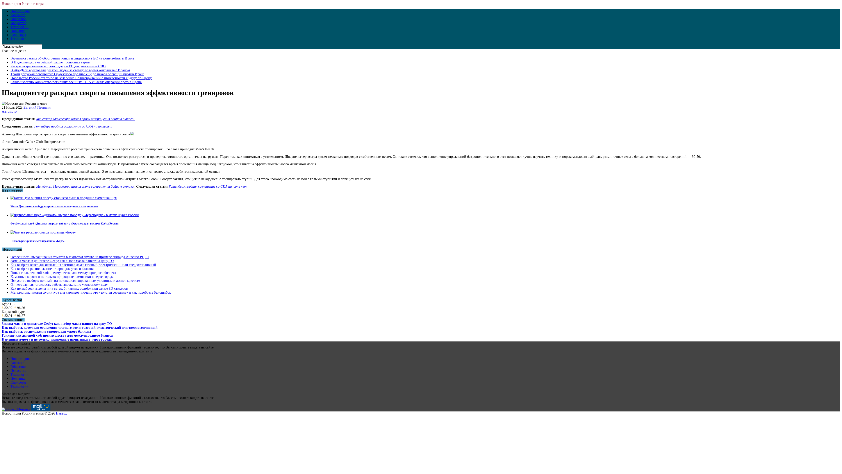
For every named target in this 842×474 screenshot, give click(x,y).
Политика (18, 31)
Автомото (18, 15)
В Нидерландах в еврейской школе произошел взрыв (50, 62)
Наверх (61, 413)
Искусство (18, 23)
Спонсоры (18, 35)
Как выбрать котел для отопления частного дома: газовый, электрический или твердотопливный (83, 265)
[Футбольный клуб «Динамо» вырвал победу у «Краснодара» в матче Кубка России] (75, 215)
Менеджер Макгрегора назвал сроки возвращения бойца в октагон (85, 119)
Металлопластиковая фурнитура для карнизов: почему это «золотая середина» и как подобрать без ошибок (91, 292)
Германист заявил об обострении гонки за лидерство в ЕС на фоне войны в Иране (72, 58)
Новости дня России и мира (23, 3)
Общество (18, 19)
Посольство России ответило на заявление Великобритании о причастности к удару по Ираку (81, 78)
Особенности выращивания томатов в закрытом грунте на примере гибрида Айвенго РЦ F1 (80, 257)
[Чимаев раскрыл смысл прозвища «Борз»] (43, 232)
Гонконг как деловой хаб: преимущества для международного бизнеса (63, 273)
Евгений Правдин (37, 107)
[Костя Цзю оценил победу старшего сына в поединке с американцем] (64, 198)
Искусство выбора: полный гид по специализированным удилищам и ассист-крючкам (75, 280)
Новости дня (20, 11)
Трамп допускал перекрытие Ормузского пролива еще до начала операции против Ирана (77, 74)
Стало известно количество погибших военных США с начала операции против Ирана (76, 82)
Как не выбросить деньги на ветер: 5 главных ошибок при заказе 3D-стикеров (69, 288)
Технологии (20, 27)
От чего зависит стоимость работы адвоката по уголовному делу (59, 284)
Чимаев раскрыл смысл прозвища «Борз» (38, 240)
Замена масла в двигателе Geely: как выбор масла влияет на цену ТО (62, 261)
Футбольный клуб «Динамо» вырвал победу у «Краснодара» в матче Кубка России (64, 223)
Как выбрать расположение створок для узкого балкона (52, 269)
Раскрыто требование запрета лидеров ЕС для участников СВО (58, 66)
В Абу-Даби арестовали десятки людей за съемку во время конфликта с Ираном (70, 70)
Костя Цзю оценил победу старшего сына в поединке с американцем (54, 206)
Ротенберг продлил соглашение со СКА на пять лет (73, 126)
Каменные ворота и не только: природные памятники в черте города (62, 276)
